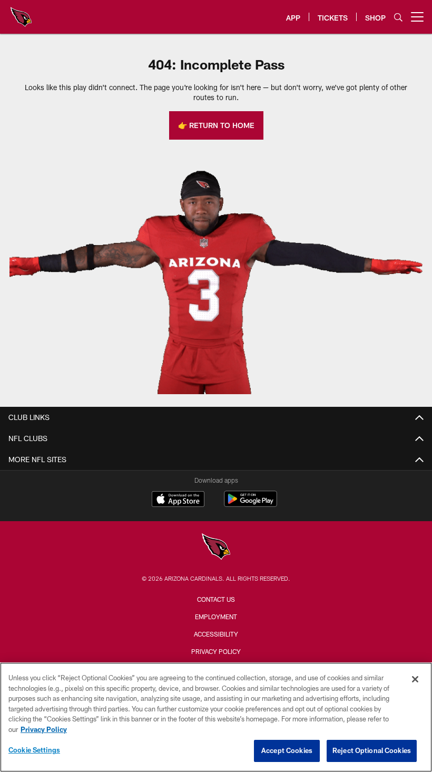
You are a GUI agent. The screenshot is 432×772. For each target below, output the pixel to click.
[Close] (415, 679)
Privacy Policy (216, 651)
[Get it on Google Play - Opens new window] (250, 504)
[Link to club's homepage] (21, 12)
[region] (216, 717)
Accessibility (216, 634)
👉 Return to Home (216, 125)
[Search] (398, 17)
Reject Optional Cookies (371, 750)
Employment (216, 616)
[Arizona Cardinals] (216, 548)
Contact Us (216, 599)
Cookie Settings (34, 750)
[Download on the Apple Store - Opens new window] (178, 500)
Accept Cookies (286, 750)
